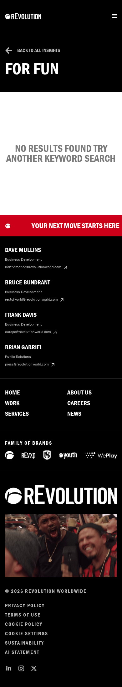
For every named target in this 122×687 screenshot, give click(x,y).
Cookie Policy (24, 624)
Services (17, 414)
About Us (79, 392)
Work (12, 403)
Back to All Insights (38, 50)
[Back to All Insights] (9, 50)
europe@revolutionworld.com (28, 332)
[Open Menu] (114, 15)
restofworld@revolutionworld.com (31, 299)
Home (12, 392)
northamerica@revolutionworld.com (33, 267)
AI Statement (22, 652)
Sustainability (24, 643)
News (74, 414)
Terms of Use (23, 615)
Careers (78, 403)
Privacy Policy (25, 605)
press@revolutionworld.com (27, 364)
